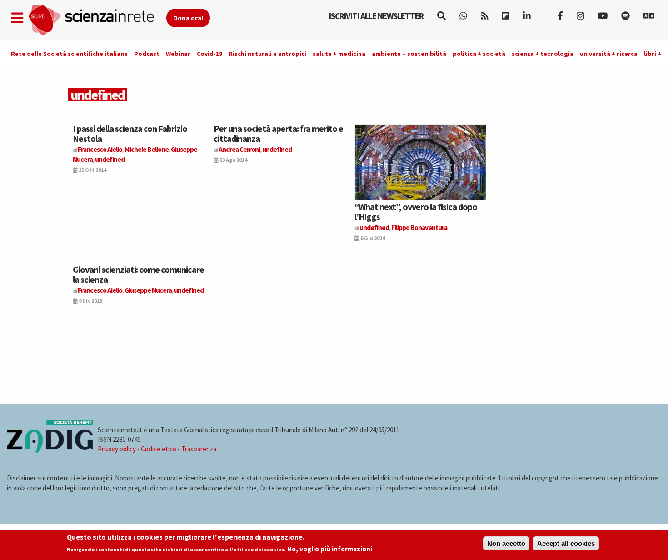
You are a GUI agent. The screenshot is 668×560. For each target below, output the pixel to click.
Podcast (147, 54)
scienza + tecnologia (542, 54)
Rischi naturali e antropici (267, 54)
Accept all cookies (566, 543)
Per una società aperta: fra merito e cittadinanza (278, 133)
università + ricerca (609, 54)
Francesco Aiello (100, 149)
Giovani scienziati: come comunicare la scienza (138, 274)
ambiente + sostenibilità (409, 54)
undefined (110, 159)
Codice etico (158, 449)
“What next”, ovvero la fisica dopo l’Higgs (415, 211)
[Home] (97, 20)
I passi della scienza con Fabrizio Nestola (130, 133)
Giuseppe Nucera (148, 290)
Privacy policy (117, 449)
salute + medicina (339, 54)
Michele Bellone (147, 149)
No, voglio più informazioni (329, 549)
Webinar (178, 54)
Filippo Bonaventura (419, 227)
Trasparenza (198, 449)
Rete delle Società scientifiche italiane (69, 54)
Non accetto (506, 543)
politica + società (479, 54)
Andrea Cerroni (239, 149)
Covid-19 (209, 54)
